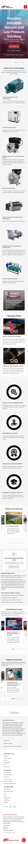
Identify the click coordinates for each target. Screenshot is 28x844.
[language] (2, 2)
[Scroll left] (3, 543)
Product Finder (7, 772)
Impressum (5, 827)
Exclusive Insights (8, 781)
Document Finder (8, 774)
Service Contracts (8, 779)
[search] (25, 2)
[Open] (25, 7)
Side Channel (7, 789)
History (5, 760)
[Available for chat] (24, 840)
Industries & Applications (10, 783)
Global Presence (8, 758)
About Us (6, 756)
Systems (6, 802)
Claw (5, 793)
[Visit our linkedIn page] (10, 806)
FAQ (5, 764)
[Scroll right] (8, 543)
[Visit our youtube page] (14, 806)
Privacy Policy (6, 825)
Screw (5, 795)
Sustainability (7, 762)
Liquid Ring (6, 800)
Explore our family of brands (10, 814)
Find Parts (6, 777)
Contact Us (6, 766)
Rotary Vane (7, 798)
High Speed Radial (8, 791)
